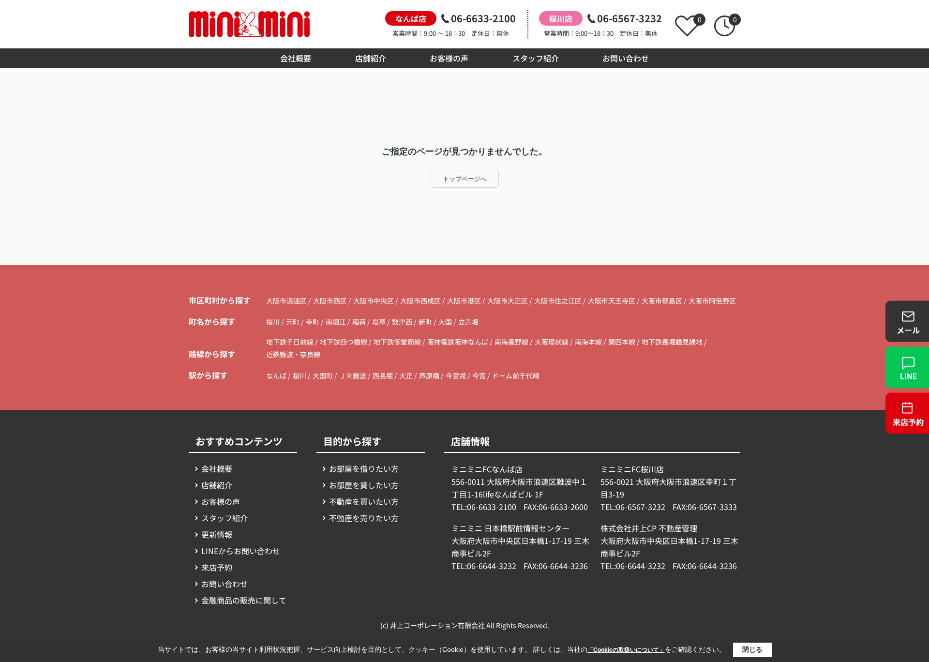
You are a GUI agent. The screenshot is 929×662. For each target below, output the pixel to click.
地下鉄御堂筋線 (398, 341)
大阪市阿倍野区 (712, 300)
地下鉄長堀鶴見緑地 (673, 341)
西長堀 (383, 375)
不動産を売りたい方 (364, 518)
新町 (426, 322)
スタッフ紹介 (535, 58)
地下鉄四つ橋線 (344, 341)
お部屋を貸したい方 (364, 485)
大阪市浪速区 (286, 300)
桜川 (273, 322)
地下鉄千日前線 (290, 341)
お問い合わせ (625, 58)
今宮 (479, 375)
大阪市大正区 (507, 300)
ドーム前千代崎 (515, 375)
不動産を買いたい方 (364, 501)
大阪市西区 (330, 300)
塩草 (379, 322)
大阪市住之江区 (558, 300)
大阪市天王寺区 (611, 300)
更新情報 (216, 534)
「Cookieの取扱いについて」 (626, 650)
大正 (406, 375)
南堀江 (336, 322)
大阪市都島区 (662, 300)
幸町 (313, 322)
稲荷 (359, 322)
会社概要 (295, 58)
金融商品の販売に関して (243, 600)
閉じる (752, 649)
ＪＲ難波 (352, 375)
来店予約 (216, 567)
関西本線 (622, 341)
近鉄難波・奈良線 (293, 354)
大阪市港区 (464, 300)
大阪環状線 (552, 341)
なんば (276, 375)
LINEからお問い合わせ (240, 551)
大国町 (323, 375)
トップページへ (465, 178)
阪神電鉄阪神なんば (458, 341)
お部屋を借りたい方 (364, 468)
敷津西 (403, 322)
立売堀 (468, 322)
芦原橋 (429, 375)
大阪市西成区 (420, 300)
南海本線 (589, 341)
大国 (445, 322)
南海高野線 (512, 341)
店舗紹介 (370, 58)
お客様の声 (449, 58)
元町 (293, 322)
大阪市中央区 (373, 300)
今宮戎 (456, 375)
